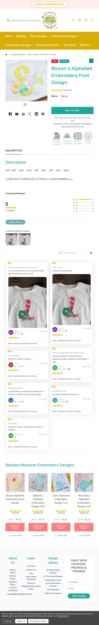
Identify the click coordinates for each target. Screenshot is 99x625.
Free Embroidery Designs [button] (53, 584)
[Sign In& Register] (73, 20)
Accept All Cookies (38, 621)
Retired (84, 45)
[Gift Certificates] (79, 20)
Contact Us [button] (31, 570)
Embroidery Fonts (47, 45)
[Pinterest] (43, 114)
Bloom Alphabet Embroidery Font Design (15, 499)
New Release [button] (53, 590)
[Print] (23, 114)
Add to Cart (72, 110)
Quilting (21, 36)
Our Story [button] (31, 566)
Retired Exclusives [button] (53, 593)
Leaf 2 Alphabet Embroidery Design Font (61, 499)
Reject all (21, 621)
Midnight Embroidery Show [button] (31, 587)
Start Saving (78, 595)
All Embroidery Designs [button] (53, 571)
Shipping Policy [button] (13, 583)
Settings (8, 621)
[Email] (17, 114)
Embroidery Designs (18, 45)
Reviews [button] (31, 583)
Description (14, 150)
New (8, 36)
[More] (13, 36)
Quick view (16, 536)
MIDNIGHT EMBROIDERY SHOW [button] (49, 4)
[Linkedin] (36, 114)
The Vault (69, 45)
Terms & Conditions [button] (13, 589)
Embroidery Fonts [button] (53, 580)
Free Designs (38, 36)
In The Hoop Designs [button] (53, 576)
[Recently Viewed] (86, 20)
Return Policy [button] (13, 571)
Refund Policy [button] (12, 577)
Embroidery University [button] (31, 578)
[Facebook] (10, 114)
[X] (30, 114)
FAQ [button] (31, 573)
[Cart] (92, 20)
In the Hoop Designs (64, 36)
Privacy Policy (62, 616)
